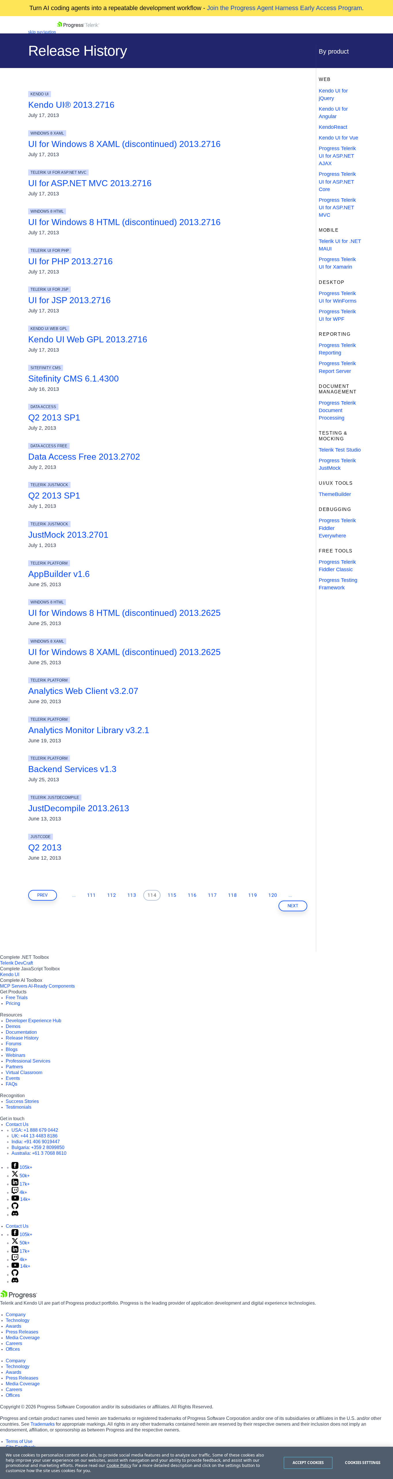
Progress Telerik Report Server (337, 367)
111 (91, 895)
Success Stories (22, 1101)
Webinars (15, 1055)
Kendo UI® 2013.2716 (71, 105)
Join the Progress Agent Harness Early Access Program (284, 8)
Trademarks (42, 1424)
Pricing (13, 1003)
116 (192, 895)
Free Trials (17, 997)
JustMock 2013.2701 (68, 534)
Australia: (39, 1153)
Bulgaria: (38, 1147)
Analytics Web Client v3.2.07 (83, 691)
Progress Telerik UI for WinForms (337, 297)
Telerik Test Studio (340, 450)
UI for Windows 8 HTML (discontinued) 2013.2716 (124, 222)
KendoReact (333, 127)
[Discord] (15, 1214)
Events (13, 1078)
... (74, 895)
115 (172, 895)
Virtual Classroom (24, 1072)
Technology (17, 1320)
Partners (14, 1066)
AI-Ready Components (51, 986)
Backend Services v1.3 (72, 769)
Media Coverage (23, 1337)
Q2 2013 (45, 847)
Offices (13, 1349)
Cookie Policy (118, 1465)
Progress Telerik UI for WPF (337, 315)
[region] (196, 1463)
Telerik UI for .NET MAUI (340, 245)
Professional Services (28, 1061)
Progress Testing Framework (338, 584)
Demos (13, 1026)
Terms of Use (19, 1441)
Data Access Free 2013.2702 (84, 456)
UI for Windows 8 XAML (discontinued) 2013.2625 (124, 652)
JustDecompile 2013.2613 (78, 808)
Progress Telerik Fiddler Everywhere (337, 528)
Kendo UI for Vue (338, 138)
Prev (42, 895)
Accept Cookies (308, 1462)
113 (131, 895)
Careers (14, 1343)
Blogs (12, 1049)
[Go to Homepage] (78, 31)
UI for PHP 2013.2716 (70, 261)
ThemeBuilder (335, 494)
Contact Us (17, 1124)
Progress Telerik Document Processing (337, 410)
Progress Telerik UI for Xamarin (337, 263)
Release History (22, 1037)
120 (272, 895)
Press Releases (22, 1331)
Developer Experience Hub (33, 1020)
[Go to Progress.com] (18, 1297)
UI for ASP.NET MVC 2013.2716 (90, 183)
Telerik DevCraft (16, 963)
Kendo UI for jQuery (333, 94)
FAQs (11, 1084)
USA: (35, 1130)
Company (16, 1314)
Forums (13, 1043)
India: (36, 1141)
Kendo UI (9, 974)
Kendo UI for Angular (333, 112)
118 (232, 895)
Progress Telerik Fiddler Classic (337, 565)
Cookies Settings (362, 1462)
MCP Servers (13, 986)
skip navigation (42, 31)
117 (212, 895)
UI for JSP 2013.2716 (69, 300)
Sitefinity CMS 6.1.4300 (73, 378)
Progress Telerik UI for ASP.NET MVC (337, 207)
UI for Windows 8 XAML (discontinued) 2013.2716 (124, 144)
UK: (35, 1135)
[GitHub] (15, 1207)
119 (252, 895)
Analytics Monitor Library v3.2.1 (88, 730)
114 (152, 895)
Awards (13, 1326)
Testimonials (18, 1107)
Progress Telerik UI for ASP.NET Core (337, 181)
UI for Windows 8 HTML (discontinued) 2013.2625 (124, 613)
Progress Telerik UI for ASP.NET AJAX (337, 156)
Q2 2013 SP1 (54, 417)
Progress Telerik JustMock (337, 464)
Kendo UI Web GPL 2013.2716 (87, 339)
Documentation (21, 1032)
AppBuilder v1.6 (59, 574)
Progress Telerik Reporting (337, 349)
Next (293, 905)
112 (111, 895)
